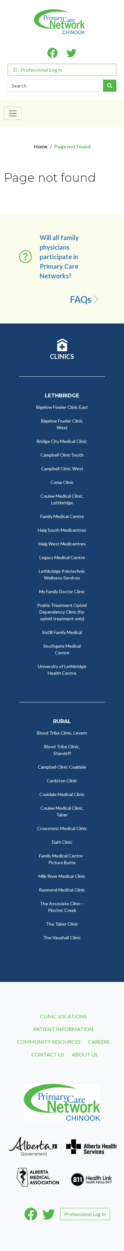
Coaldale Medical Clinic (62, 794)
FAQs (80, 299)
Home (40, 146)
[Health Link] (91, 1177)
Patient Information (63, 1029)
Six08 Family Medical (62, 632)
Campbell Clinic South (62, 455)
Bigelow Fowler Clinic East (62, 407)
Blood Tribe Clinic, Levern (62, 733)
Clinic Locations (63, 1016)
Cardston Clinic (62, 780)
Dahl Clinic (62, 842)
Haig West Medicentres (62, 543)
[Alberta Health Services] (91, 1146)
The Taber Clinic (62, 924)
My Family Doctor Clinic (62, 591)
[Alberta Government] (32, 1146)
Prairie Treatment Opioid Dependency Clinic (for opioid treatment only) (62, 611)
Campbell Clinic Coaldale (62, 767)
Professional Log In (41, 70)
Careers (99, 1042)
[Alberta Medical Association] (37, 1177)
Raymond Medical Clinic (62, 889)
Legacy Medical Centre (62, 557)
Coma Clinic (62, 482)
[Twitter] (48, 1214)
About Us (85, 1054)
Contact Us (47, 1054)
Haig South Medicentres (62, 530)
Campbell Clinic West (62, 468)
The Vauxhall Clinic (62, 937)
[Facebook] (30, 1214)
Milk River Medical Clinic (62, 876)
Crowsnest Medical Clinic (62, 828)
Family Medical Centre (62, 516)
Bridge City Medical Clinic (62, 441)
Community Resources (48, 1042)
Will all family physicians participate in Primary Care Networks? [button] (59, 257)
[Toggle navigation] (13, 113)
